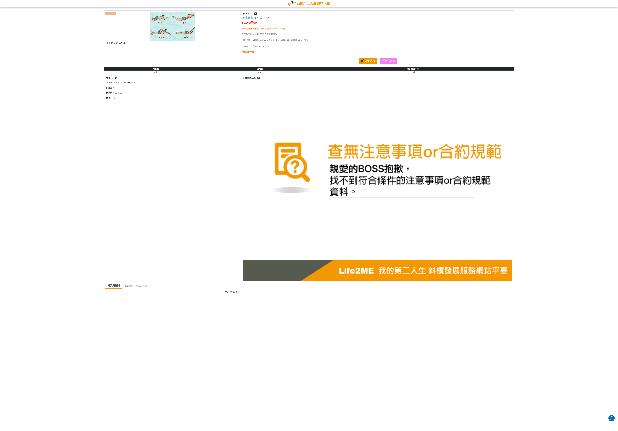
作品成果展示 (142, 285)
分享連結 (388, 60)
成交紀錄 (129, 285)
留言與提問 (114, 285)
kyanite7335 (248, 13)
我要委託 (368, 60)
